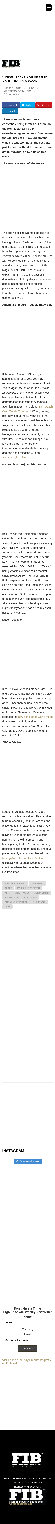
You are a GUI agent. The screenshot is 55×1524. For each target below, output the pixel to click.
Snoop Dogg (12, 897)
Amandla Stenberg (16, 902)
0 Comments (11, 94)
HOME (6, 1478)
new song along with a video (35, 716)
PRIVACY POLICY (34, 1483)
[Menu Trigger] (49, 7)
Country (27, 1329)
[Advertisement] (27, 28)
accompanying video (14, 457)
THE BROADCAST (19, 1478)
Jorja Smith (41, 892)
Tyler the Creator (28, 888)
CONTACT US (19, 1483)
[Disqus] (27, 956)
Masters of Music (15, 883)
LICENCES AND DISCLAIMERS (27, 1487)
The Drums (39, 902)
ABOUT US (46, 1478)
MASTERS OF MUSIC (17, 91)
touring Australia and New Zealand (23, 858)
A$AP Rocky (22, 892)
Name (27, 1316)
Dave (7, 906)
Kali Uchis (30, 897)
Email (27, 1334)
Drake (8, 888)
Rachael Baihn (12, 87)
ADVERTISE (34, 1478)
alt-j (8, 892)
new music (37, 883)
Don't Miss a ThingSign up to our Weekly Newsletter (27, 1310)
